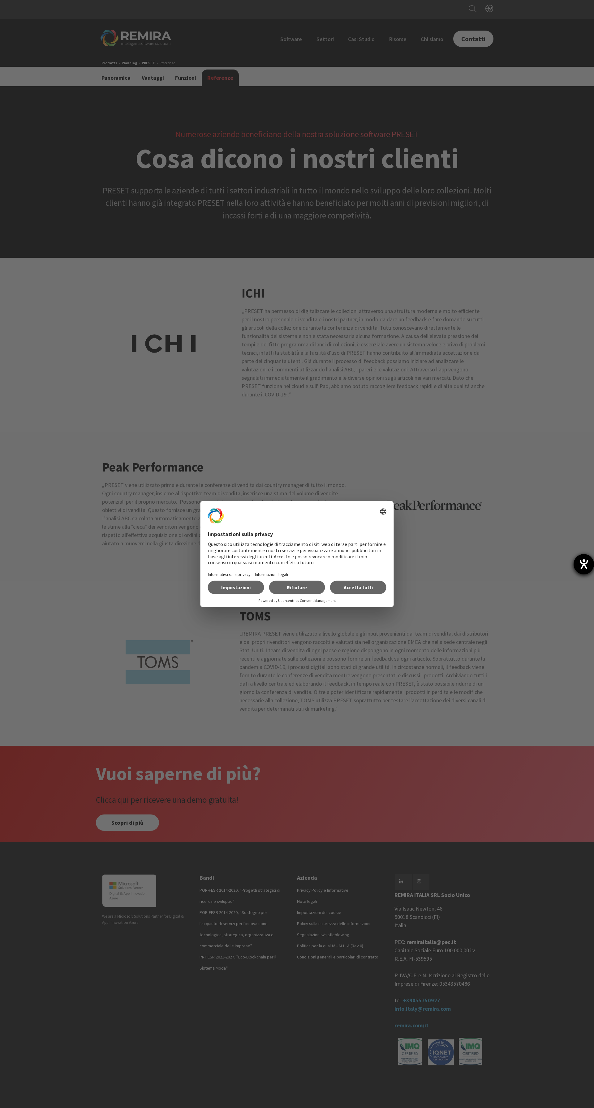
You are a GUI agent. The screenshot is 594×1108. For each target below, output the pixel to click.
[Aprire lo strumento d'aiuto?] (584, 564)
